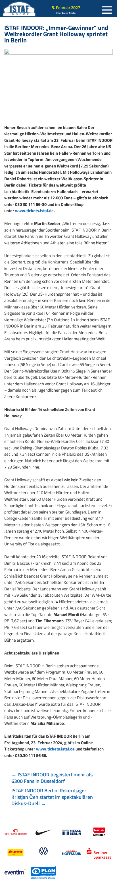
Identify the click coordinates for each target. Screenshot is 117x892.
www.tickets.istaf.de (34, 210)
